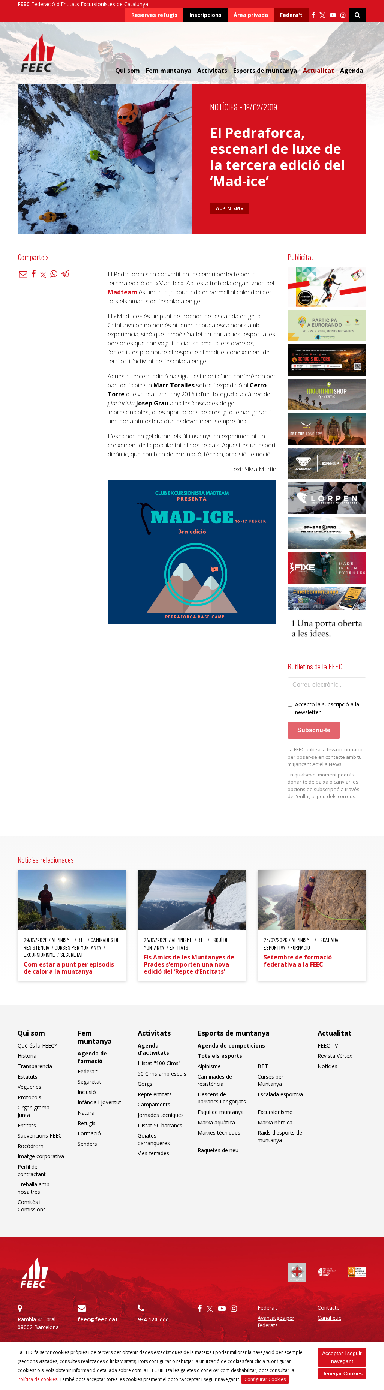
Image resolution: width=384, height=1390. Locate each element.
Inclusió (87, 1092)
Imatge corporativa (41, 1156)
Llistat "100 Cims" (159, 1063)
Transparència (35, 1066)
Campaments (154, 1104)
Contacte (329, 1307)
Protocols (29, 1097)
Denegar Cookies (342, 1373)
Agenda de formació (92, 1057)
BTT (263, 1066)
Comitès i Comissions (32, 1205)
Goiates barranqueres (154, 1139)
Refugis (87, 1123)
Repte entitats (155, 1094)
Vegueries (29, 1086)
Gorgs (145, 1083)
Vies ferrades (153, 1153)
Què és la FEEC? (37, 1045)
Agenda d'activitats (153, 1049)
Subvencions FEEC (40, 1135)
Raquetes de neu (218, 1150)
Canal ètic (329, 1317)
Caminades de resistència (215, 1080)
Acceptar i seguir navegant (342, 1357)
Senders (87, 1143)
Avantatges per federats (276, 1321)
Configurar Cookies (265, 1379)
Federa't (291, 14)
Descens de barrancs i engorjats (222, 1098)
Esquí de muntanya (221, 1111)
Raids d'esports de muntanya (280, 1136)
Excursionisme (275, 1111)
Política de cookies (37, 1379)
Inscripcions (205, 14)
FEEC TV (328, 1045)
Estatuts (28, 1076)
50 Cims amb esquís (162, 1073)
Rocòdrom (31, 1146)
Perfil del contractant (32, 1170)
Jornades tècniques (161, 1114)
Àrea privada (251, 14)
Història (27, 1055)
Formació (89, 1133)
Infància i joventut (99, 1102)
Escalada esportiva (280, 1094)
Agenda (351, 70)
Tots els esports (220, 1055)
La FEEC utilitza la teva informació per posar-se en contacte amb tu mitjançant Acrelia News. (325, 756)
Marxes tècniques (219, 1132)
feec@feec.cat (98, 1319)
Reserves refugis (154, 14)
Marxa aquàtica (216, 1122)
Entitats (27, 1125)
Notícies (223, 106)
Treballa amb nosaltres (34, 1188)
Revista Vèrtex (335, 1055)
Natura (86, 1112)
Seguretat (89, 1081)
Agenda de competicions (231, 1045)
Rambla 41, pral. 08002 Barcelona (38, 1323)
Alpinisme (229, 208)
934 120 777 (153, 1319)
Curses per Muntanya (271, 1080)
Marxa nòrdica (275, 1122)
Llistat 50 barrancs (160, 1125)
